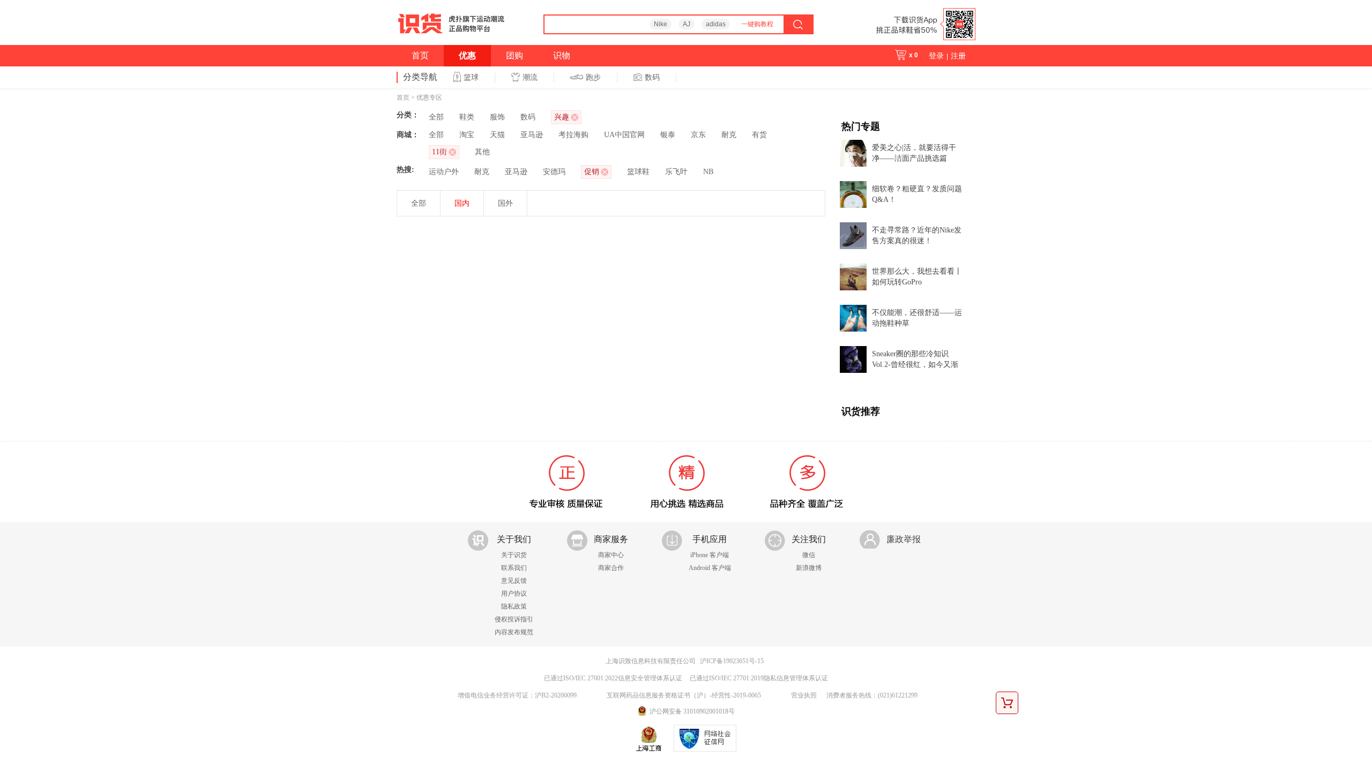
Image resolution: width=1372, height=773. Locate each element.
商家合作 (611, 568)
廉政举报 (903, 539)
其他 (482, 152)
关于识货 (514, 555)
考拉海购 (573, 135)
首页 (420, 55)
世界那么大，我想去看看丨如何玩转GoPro (917, 276)
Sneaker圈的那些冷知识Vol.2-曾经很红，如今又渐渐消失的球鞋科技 (915, 360)
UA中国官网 (624, 135)
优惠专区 (429, 97)
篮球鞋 (638, 172)
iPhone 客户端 (709, 555)
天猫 (497, 135)
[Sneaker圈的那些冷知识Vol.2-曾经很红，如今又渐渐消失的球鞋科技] (853, 359)
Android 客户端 (710, 568)
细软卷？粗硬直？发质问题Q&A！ (917, 194)
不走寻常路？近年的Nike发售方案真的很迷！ (916, 235)
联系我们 (514, 568)
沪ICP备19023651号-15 (732, 661)
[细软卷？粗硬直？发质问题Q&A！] (853, 194)
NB (708, 172)
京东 (698, 135)
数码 (652, 77)
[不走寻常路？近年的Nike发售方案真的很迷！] (853, 235)
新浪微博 (809, 568)
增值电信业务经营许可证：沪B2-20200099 (517, 695)
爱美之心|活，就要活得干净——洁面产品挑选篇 (914, 153)
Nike (660, 24)
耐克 (728, 135)
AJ (686, 24)
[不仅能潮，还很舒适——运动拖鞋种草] (853, 317)
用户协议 (514, 593)
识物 (561, 55)
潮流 (530, 77)
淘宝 (466, 135)
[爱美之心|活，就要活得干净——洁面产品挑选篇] (853, 152)
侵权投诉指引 (514, 619)
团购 (514, 55)
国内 (461, 203)
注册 (958, 55)
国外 (505, 203)
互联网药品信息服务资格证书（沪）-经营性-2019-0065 (684, 695)
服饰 (497, 117)
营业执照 (804, 695)
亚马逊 (531, 135)
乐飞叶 (676, 172)
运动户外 (444, 172)
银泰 (667, 135)
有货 (759, 135)
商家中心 (611, 555)
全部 (436, 117)
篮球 (471, 77)
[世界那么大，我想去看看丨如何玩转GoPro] (853, 276)
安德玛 (554, 172)
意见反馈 (514, 580)
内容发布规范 (514, 632)
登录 (936, 55)
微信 (808, 555)
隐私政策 (514, 606)
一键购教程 (757, 24)
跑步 (593, 77)
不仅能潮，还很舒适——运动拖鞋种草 (917, 318)
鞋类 (466, 117)
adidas (716, 24)
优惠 (467, 55)
